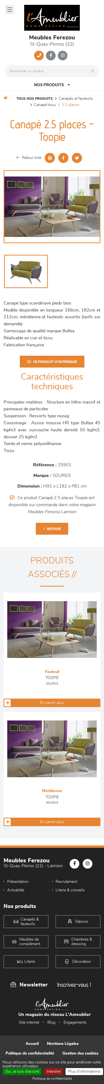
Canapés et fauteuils (76, 98)
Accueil (32, 1044)
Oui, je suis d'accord (22, 1071)
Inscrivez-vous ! (74, 984)
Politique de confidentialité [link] (52, 1078)
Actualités (15, 890)
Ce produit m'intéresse (55, 362)
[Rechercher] (94, 71)
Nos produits (49, 85)
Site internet (29, 1022)
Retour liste (31, 158)
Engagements (75, 1022)
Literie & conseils (70, 890)
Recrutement (66, 882)
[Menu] (10, 9)
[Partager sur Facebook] (63, 158)
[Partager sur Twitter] (77, 158)
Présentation (18, 882)
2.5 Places (70, 105)
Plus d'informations (84, 1071)
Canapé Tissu (45, 105)
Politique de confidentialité (30, 1053)
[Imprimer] (50, 158)
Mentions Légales (63, 1044)
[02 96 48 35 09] (39, 55)
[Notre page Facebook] (51, 55)
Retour (54, 529)
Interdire (53, 1071)
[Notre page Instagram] (62, 55)
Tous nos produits (34, 98)
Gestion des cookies (80, 1053)
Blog (51, 1022)
